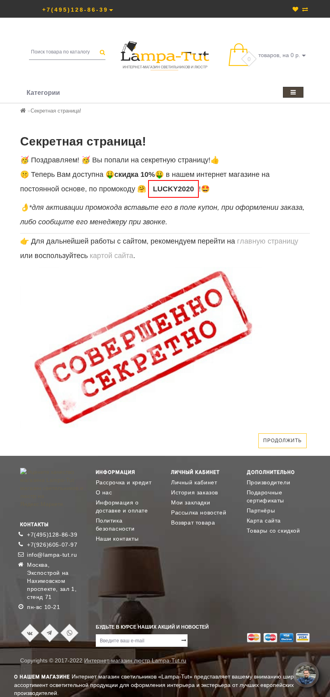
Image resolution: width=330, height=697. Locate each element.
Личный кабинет (194, 482)
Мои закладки (190, 502)
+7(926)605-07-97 (52, 544)
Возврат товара (193, 522)
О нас (104, 492)
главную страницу (267, 241)
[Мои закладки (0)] (295, 9)
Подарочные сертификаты (266, 496)
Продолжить (282, 440)
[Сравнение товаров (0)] (305, 9)
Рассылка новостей (198, 512)
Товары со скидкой (273, 530)
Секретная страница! (56, 111)
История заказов (194, 492)
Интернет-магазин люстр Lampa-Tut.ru (135, 660)
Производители (269, 482)
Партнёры (261, 510)
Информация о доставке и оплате (122, 506)
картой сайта (111, 256)
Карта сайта (264, 520)
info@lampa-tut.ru (52, 554)
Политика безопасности (115, 524)
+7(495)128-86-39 (52, 534)
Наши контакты (117, 538)
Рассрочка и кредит (124, 482)
